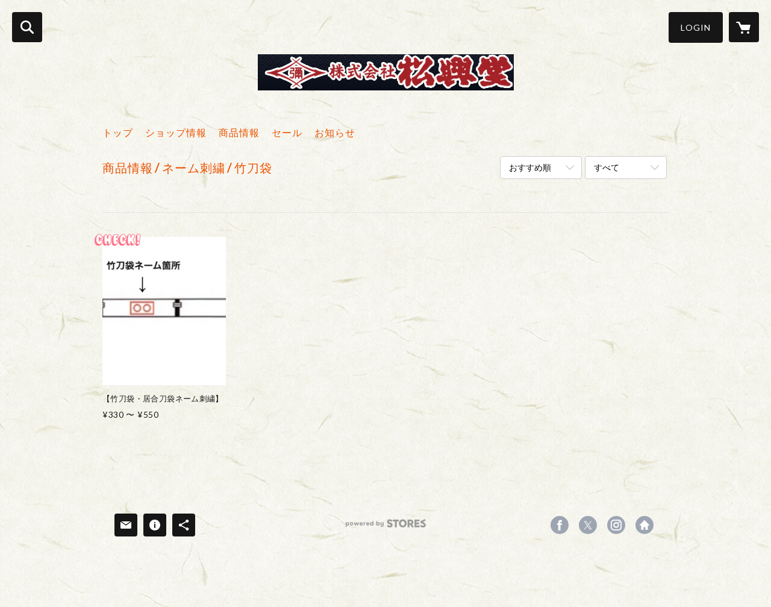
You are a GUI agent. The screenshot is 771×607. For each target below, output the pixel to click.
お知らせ (334, 132)
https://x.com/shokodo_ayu (588, 525)
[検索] (27, 27)
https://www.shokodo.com (644, 525)
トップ (117, 132)
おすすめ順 (530, 167)
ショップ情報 (176, 132)
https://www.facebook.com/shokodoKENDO (560, 525)
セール (287, 132)
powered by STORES (386, 527)
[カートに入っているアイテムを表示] (744, 27)
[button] (696, 27)
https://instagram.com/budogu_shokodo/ (616, 525)
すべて (606, 167)
